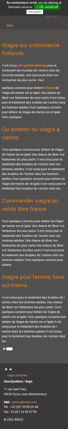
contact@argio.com (24, 402)
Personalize (34, 11)
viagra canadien (17, 375)
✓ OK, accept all (47, 7)
